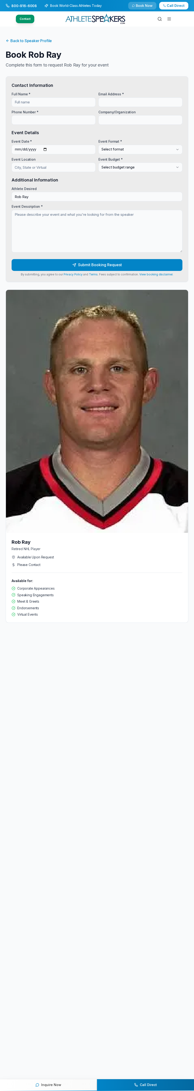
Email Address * (111, 94)
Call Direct (176, 6)
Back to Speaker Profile (31, 40)
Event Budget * (110, 159)
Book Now (144, 6)
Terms (93, 274)
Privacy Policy (73, 274)
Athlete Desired (24, 189)
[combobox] (140, 149)
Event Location (24, 159)
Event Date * (22, 141)
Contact (25, 19)
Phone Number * (25, 112)
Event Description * (27, 206)
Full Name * (21, 94)
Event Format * (110, 141)
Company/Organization (117, 112)
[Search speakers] (159, 19)
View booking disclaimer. (156, 274)
